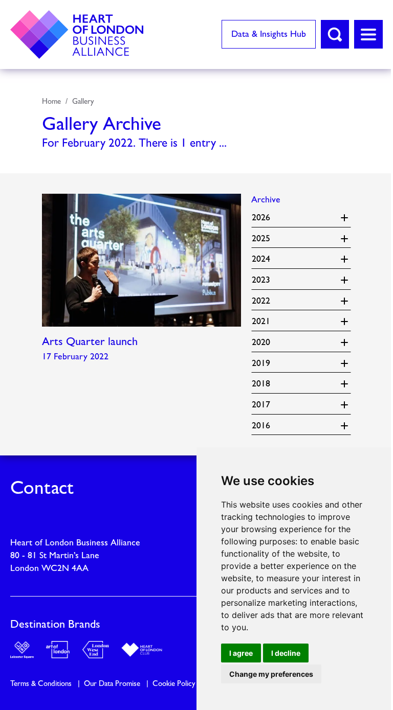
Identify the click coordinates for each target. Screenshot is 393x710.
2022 (266, 299)
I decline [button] (285, 653)
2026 (266, 217)
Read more (141, 281)
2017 (266, 404)
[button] (335, 34)
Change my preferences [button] (271, 674)
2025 (266, 237)
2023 (266, 279)
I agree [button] (241, 653)
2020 (266, 341)
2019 (266, 362)
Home (51, 102)
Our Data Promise (112, 685)
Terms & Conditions (41, 685)
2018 (266, 383)
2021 (266, 320)
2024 (266, 258)
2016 (266, 424)
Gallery (83, 102)
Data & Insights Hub (268, 34)
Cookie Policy (173, 685)
